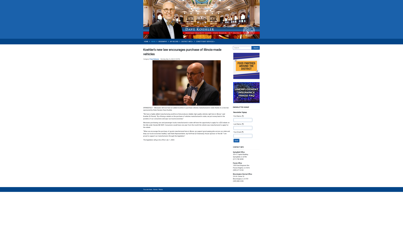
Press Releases (154, 59)
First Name (239, 116)
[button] (187, 42)
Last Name (239, 124)
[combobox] (242, 48)
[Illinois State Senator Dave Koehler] (201, 19)
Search (256, 48)
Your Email (238, 132)
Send (236, 141)
